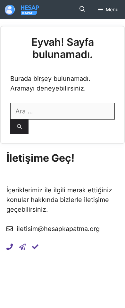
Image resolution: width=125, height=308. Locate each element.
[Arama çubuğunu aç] (82, 9)
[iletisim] (9, 246)
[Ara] (19, 127)
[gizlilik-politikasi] (22, 246)
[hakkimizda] (35, 246)
